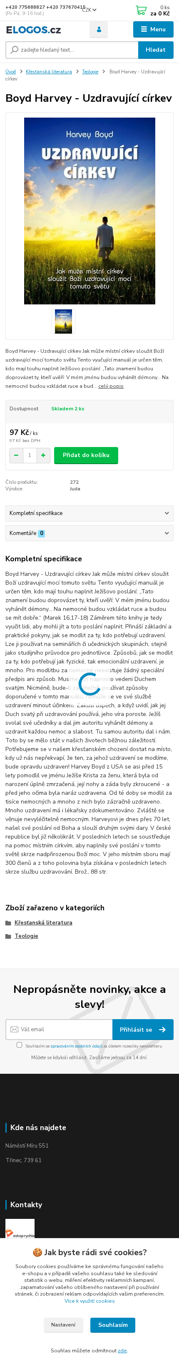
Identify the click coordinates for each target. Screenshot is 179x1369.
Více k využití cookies (90, 1301)
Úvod (10, 72)
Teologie (90, 72)
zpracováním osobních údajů (76, 1046)
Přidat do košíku (86, 455)
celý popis (111, 386)
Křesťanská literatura (49, 72)
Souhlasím (113, 1325)
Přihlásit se (137, 1030)
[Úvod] (40, 29)
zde (122, 1350)
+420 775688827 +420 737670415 (45, 7)
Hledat (156, 50)
